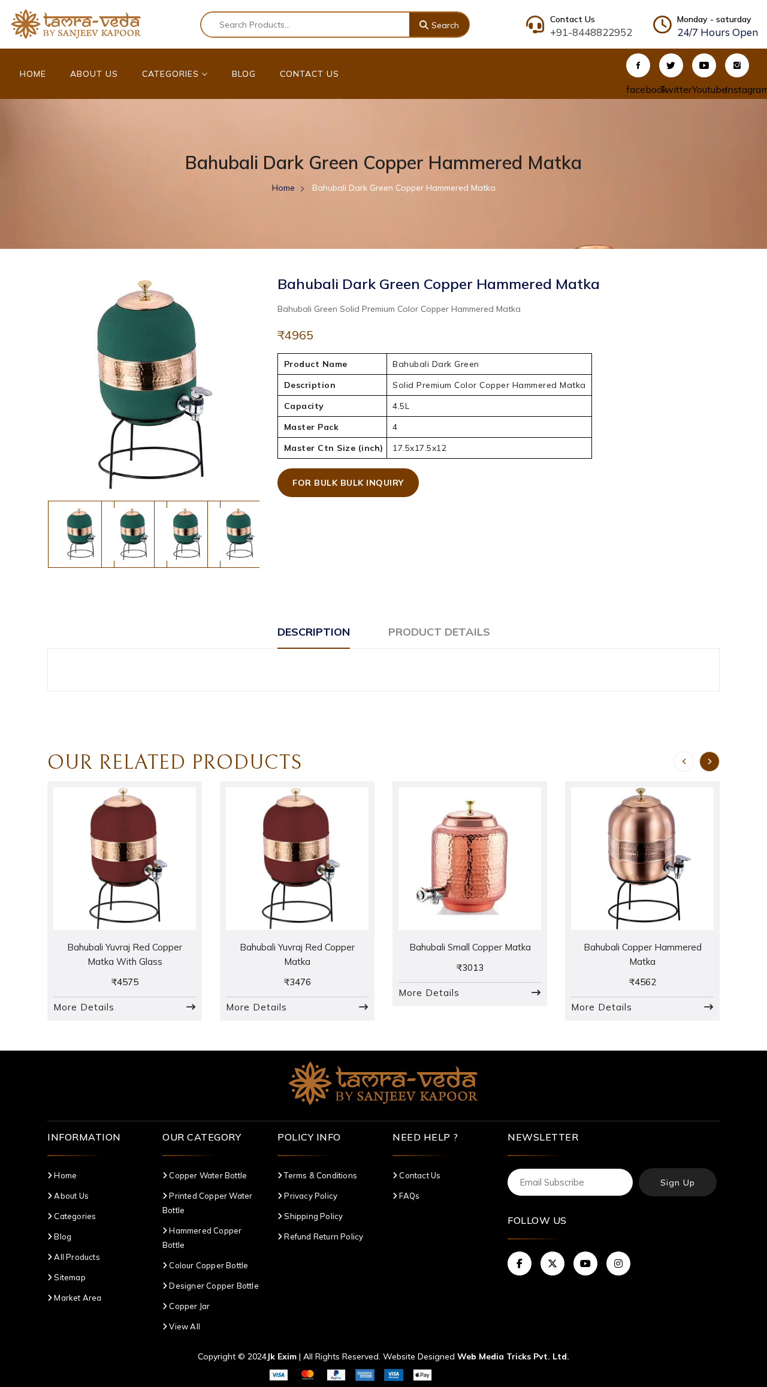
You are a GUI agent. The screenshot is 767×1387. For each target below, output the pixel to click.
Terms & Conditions (319, 1175)
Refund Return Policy (322, 1236)
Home (33, 73)
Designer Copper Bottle (213, 1285)
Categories (172, 73)
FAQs (408, 1196)
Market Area (76, 1297)
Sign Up (677, 1182)
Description (313, 632)
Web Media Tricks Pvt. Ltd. (513, 1356)
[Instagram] (737, 65)
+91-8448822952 (591, 32)
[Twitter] (671, 65)
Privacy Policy (309, 1196)
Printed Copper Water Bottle (207, 1203)
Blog (244, 73)
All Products (76, 1257)
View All (183, 1326)
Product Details (439, 632)
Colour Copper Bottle (207, 1265)
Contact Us (309, 73)
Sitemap (69, 1277)
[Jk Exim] (76, 23)
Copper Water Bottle (207, 1175)
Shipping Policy (312, 1216)
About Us (94, 73)
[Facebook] (638, 65)
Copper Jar (188, 1306)
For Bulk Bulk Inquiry (348, 482)
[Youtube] (704, 65)
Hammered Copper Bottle (201, 1238)
